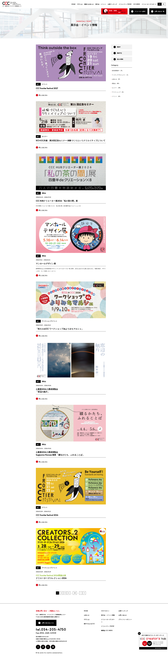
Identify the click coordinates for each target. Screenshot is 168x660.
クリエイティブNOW (125, 4)
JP (159, 4)
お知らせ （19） (116, 79)
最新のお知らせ (89, 4)
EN (163, 4)
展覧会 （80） (116, 83)
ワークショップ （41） (118, 92)
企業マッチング (112, 4)
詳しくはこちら (43, 95)
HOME (73, 4)
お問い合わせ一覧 (159, 11)
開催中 (119, 47)
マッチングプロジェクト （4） (120, 75)
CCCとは (80, 4)
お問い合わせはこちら (48, 623)
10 (75, 593)
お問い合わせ (123, 615)
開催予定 (119, 53)
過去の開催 (120, 59)
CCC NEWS (136, 4)
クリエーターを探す (140, 11)
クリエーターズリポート (149, 4)
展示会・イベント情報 (108, 615)
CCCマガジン (105, 611)
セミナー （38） (116, 88)
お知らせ (86, 615)
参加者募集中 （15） (117, 70)
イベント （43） (116, 96)
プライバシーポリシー (125, 619)
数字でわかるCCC (89, 624)
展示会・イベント (100, 4)
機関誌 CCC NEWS (107, 630)
